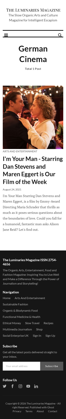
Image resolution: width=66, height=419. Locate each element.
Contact (52, 411)
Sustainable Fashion (15, 304)
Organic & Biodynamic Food (20, 310)
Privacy (17, 411)
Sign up (50, 335)
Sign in (37, 335)
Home (6, 298)
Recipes (48, 323)
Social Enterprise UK (16, 335)
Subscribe (51, 366)
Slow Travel (32, 323)
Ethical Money (12, 323)
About (40, 411)
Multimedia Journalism (17, 329)
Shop (39, 329)
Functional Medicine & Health (21, 316)
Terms (28, 411)
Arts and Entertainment (20, 151)
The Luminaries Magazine (41, 403)
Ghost (50, 407)
